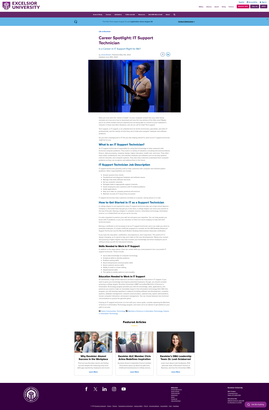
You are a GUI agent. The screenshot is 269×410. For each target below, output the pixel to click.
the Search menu (177, 14)
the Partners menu (235, 6)
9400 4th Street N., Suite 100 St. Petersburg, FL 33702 (236, 401)
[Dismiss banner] (267, 19)
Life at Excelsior (105, 31)
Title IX (146, 406)
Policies (115, 406)
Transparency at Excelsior (125, 406)
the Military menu (204, 6)
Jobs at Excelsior (176, 401)
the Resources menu (146, 14)
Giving (224, 7)
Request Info (243, 6)
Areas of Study (97, 15)
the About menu (171, 14)
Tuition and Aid (130, 15)
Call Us (254, 6)
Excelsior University (100, 406)
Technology (121, 311)
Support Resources (176, 389)
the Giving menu (227, 6)
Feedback (176, 406)
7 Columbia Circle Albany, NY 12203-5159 (234, 394)
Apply (264, 6)
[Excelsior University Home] (21, 6)
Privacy (109, 406)
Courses (108, 15)
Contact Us (174, 399)
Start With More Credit (155, 15)
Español (241, 2)
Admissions (118, 15)
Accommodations (154, 406)
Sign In (264, 2)
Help (170, 406)
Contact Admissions (185, 21)
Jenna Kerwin (106, 55)
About (168, 15)
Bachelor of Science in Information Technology (145, 311)
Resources (141, 15)
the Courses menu (112, 14)
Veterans (209, 7)
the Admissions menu (123, 14)
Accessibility (253, 2)
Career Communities (108, 311)
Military (201, 7)
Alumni (216, 7)
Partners (231, 7)
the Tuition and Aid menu (136, 14)
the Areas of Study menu (104, 14)
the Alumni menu (220, 6)
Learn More (93, 372)
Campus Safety (138, 406)
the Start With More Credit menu (164, 14)
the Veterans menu (213, 6)
